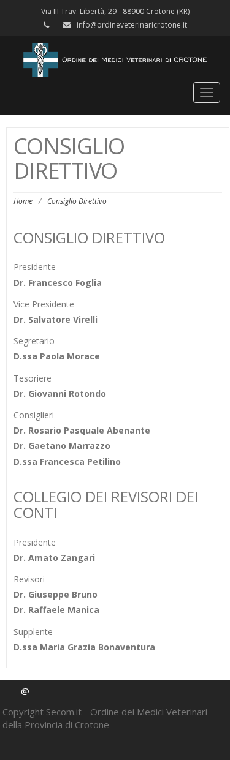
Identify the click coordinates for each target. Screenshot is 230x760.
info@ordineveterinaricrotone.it (132, 25)
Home (23, 201)
